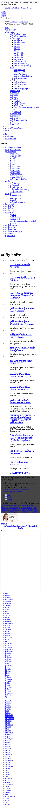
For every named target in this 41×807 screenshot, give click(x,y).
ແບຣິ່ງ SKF (14, 122)
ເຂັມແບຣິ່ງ (17, 86)
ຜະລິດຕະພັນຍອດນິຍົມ (12, 506)
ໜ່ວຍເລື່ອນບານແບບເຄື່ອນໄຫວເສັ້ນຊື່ (23, 221)
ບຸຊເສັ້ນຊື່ (17, 101)
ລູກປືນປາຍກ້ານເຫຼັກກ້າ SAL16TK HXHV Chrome (22, 322)
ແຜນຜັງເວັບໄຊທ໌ (27, 506)
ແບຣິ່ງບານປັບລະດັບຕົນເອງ (23, 76)
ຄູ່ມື (2, 506)
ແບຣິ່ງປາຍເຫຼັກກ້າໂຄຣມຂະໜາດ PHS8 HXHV (20, 388)
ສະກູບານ (17, 112)
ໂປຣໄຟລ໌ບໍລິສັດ (10, 30)
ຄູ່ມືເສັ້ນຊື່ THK (19, 105)
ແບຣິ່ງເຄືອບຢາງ (15, 114)
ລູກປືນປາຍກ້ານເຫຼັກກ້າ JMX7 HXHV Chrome (23, 309)
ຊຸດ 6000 (17, 44)
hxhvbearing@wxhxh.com (19, 22)
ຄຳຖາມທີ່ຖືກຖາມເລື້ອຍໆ (14, 128)
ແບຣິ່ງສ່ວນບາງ (19, 70)
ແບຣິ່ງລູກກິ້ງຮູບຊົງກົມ (22, 89)
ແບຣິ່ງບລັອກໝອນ (20, 78)
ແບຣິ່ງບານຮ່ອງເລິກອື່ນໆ (22, 65)
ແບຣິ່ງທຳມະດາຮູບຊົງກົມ (18, 120)
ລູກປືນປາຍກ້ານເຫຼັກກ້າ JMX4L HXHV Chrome (20, 401)
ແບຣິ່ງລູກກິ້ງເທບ (20, 82)
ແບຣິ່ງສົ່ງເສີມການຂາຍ (18, 34)
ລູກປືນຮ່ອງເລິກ (15, 38)
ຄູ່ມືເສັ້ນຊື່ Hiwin (19, 103)
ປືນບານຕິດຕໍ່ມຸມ (15, 510)
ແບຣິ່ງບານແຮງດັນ (21, 512)
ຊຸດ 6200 (17, 47)
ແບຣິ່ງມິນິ (4, 508)
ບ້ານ (7, 28)
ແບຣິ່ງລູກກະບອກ (20, 84)
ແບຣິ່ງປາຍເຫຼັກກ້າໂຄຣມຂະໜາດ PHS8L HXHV (20, 375)
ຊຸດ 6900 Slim (19, 57)
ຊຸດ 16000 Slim (19, 59)
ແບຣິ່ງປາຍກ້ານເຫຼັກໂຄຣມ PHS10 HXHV (21, 362)
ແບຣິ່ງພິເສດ (14, 95)
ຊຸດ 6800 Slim (19, 55)
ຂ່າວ (7, 126)
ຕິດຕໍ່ (7, 131)
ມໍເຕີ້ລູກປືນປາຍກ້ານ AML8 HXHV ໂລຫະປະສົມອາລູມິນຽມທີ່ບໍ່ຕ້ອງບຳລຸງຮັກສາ (21, 437)
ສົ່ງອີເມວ (4, 524)
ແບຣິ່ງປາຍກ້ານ (15, 118)
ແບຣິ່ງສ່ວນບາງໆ (15, 508)
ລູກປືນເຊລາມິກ (19, 72)
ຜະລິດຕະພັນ (10, 32)
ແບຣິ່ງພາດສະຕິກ (20, 61)
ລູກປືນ (12, 68)
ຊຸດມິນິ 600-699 (19, 42)
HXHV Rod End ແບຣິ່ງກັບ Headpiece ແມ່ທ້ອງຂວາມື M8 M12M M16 (22, 295)
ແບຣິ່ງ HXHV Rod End (20, 473)
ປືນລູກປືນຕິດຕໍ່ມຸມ (20, 74)
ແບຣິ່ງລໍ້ (12, 80)
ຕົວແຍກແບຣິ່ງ (15, 91)
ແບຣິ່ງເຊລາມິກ (26, 508)
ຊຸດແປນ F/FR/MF (20, 63)
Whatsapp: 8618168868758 (14, 492)
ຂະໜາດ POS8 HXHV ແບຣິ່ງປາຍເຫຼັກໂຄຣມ (22, 349)
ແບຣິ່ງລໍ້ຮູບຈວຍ (27, 510)
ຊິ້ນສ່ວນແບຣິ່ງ (15, 124)
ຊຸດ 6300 (17, 49)
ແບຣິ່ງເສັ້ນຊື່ (14, 99)
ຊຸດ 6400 (17, 51)
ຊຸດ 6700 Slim (19, 53)
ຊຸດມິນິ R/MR (19, 40)
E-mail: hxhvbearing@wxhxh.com (17, 490)
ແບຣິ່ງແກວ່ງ (14, 97)
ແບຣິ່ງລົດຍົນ (14, 93)
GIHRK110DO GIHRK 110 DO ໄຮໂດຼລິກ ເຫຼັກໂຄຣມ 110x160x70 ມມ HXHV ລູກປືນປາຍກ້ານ (22, 419)
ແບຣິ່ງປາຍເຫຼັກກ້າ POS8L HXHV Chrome (21, 335)
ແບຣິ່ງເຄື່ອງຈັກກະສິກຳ (18, 36)
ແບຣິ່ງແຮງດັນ (15, 116)
